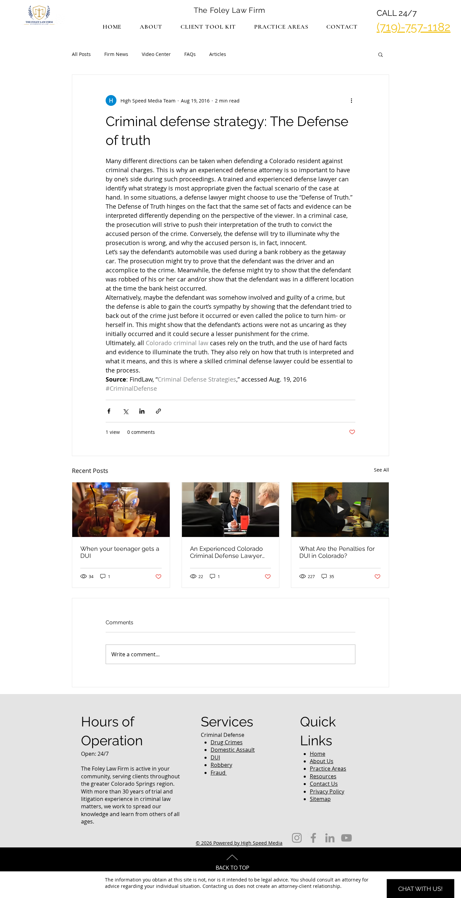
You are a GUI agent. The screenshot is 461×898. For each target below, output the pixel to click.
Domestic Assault (233, 749)
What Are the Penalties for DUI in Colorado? (337, 552)
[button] (281, 26)
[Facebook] (313, 837)
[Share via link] (158, 411)
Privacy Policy (327, 791)
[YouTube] (346, 837)
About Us (321, 761)
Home (317, 753)
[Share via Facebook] (109, 411)
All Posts (81, 54)
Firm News (116, 54)
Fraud (219, 772)
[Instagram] (296, 837)
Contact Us (324, 783)
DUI (215, 757)
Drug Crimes (227, 742)
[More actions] (351, 100)
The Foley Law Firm (229, 10)
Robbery (221, 765)
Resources (323, 776)
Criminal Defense (222, 735)
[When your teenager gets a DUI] (121, 509)
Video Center (156, 54)
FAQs (190, 54)
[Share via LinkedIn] (142, 411)
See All (381, 470)
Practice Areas (328, 768)
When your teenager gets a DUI (119, 552)
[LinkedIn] (329, 837)
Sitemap (320, 799)
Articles (217, 54)
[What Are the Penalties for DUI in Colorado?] (340, 509)
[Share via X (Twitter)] (125, 411)
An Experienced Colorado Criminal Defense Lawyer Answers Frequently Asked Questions (228, 552)
